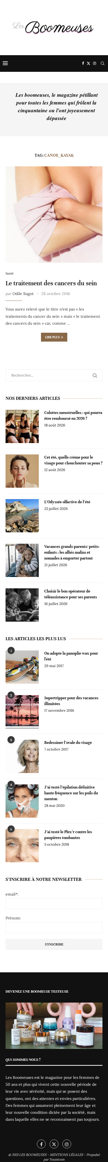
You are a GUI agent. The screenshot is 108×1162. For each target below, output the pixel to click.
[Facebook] (83, 63)
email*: (12, 894)
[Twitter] (88, 63)
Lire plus (52, 337)
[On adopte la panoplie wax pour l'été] (22, 667)
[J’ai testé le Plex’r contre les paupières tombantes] (22, 845)
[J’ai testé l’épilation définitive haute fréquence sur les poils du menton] (22, 801)
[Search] (102, 63)
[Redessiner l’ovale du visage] (22, 756)
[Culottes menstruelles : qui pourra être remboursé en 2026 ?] (22, 426)
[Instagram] (94, 63)
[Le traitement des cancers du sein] (54, 214)
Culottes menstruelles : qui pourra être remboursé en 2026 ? (73, 415)
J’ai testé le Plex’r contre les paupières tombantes (68, 835)
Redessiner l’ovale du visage (68, 742)
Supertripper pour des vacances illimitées (71, 701)
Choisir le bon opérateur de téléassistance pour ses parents (70, 594)
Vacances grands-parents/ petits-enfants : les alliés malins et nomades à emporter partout (72, 552)
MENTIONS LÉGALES (66, 1155)
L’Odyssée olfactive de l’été (67, 502)
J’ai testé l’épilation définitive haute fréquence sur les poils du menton (71, 793)
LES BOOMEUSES (33, 1155)
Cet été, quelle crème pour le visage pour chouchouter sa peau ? (73, 460)
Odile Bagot (23, 293)
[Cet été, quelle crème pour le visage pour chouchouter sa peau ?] (22, 471)
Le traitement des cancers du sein (51, 283)
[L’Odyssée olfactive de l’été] (22, 515)
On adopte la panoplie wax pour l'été (71, 656)
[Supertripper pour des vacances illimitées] (22, 711)
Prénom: (13, 918)
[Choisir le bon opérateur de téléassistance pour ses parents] (22, 605)
